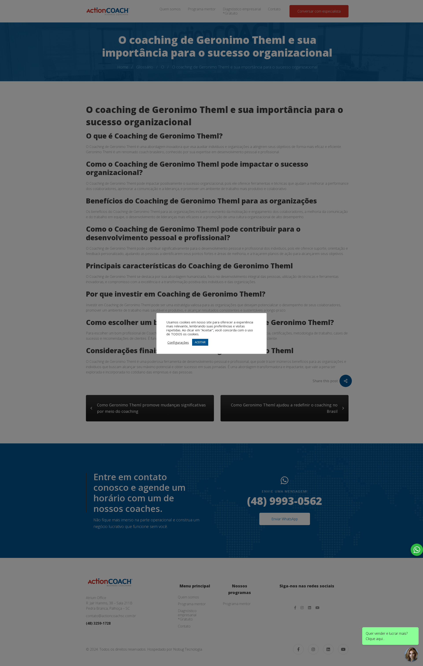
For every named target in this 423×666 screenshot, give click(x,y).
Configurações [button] (178, 342)
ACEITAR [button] (200, 342)
